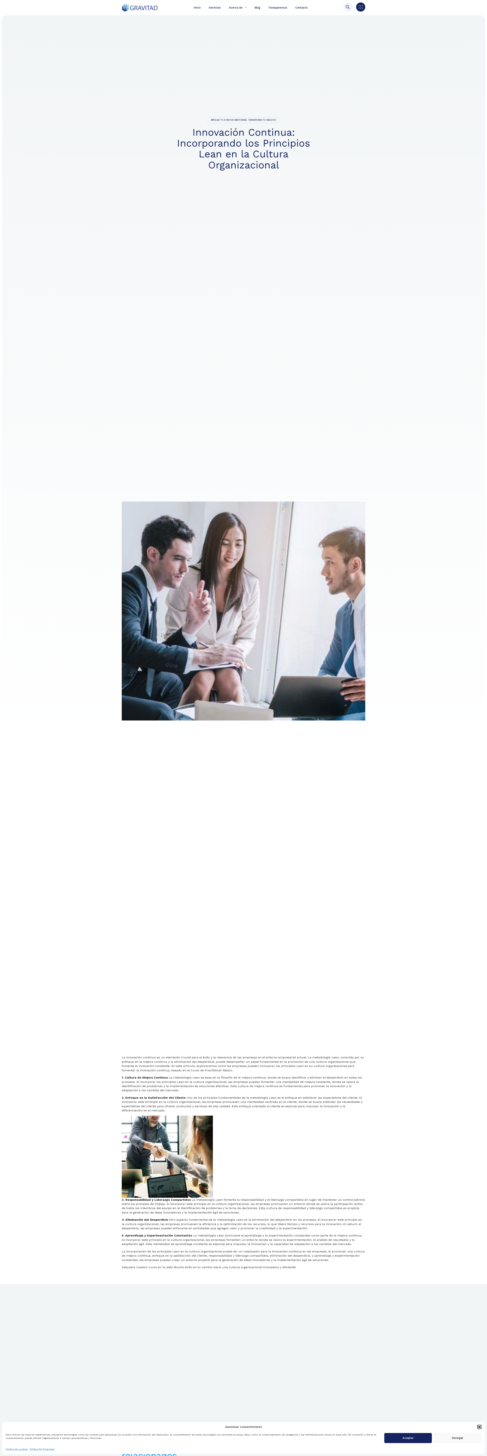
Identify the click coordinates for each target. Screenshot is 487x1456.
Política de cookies (17, 1449)
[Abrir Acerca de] (245, 7)
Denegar (457, 1438)
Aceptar (408, 1438)
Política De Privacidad (42, 1449)
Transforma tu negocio (262, 120)
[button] (479, 1427)
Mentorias (241, 120)
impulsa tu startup (222, 120)
